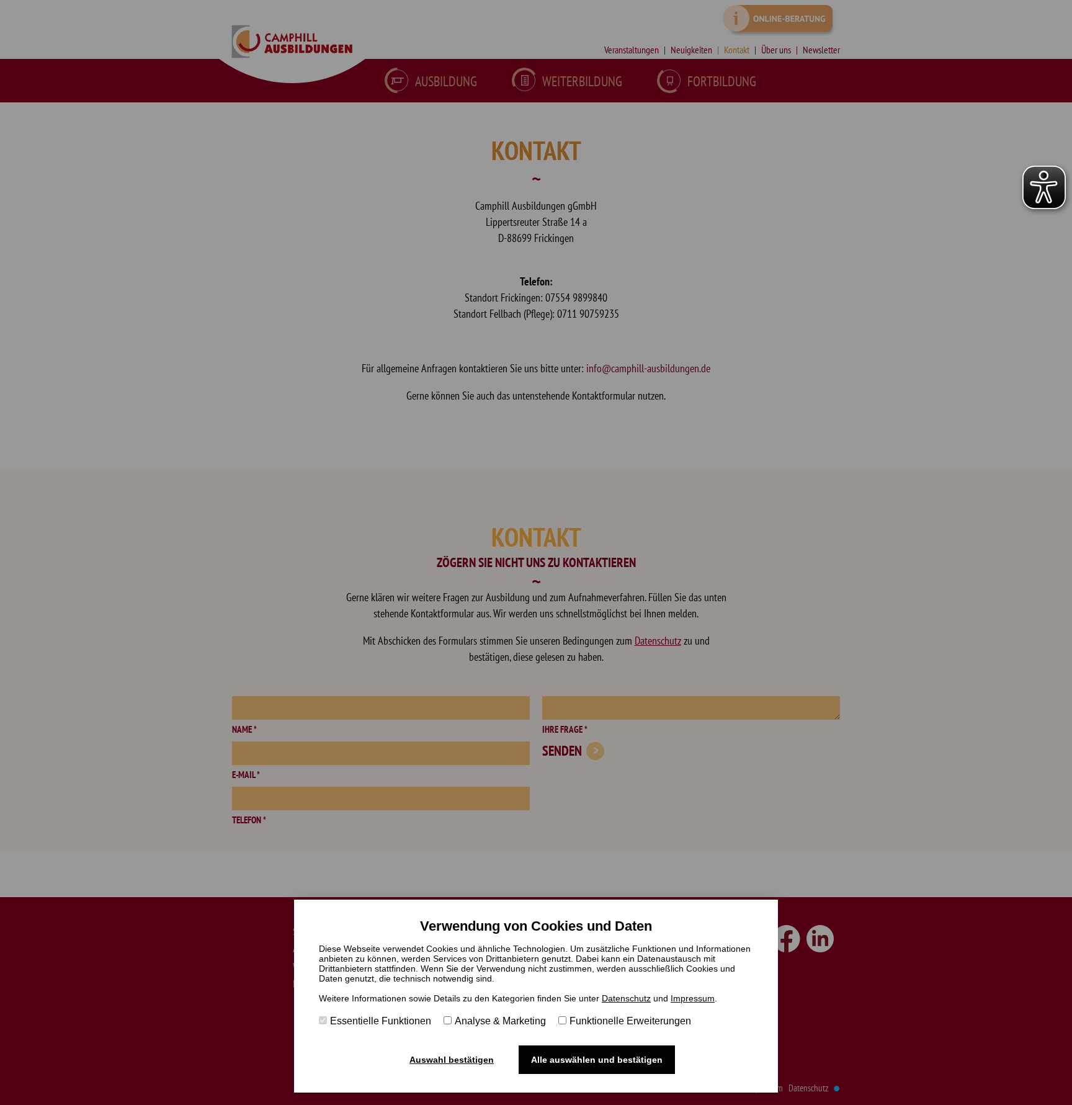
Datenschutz (626, 998)
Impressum (693, 998)
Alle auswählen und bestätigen (597, 1060)
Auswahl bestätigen (451, 1060)
